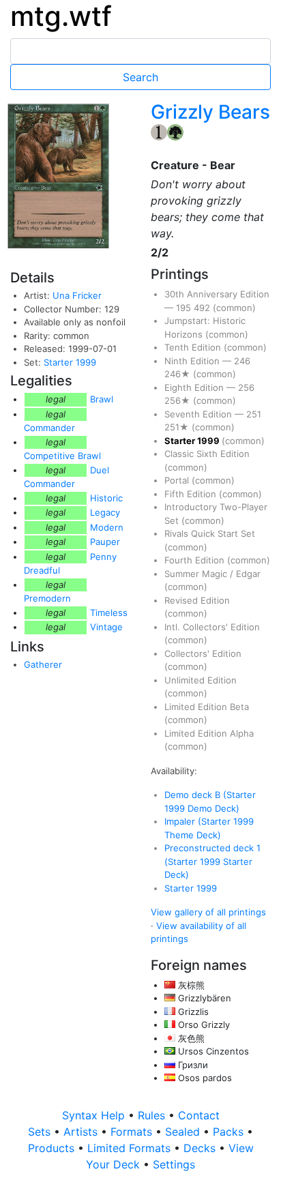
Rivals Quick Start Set (209, 533)
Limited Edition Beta (206, 706)
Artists (82, 1131)
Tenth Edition (194, 347)
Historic (106, 497)
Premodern (47, 598)
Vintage (106, 626)
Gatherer (43, 664)
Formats (133, 1131)
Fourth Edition (195, 560)
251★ (178, 427)
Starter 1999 (70, 362)
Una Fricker (77, 295)
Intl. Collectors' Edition (212, 626)
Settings (174, 1164)
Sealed (184, 1131)
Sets (41, 1131)
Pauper (105, 541)
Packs (230, 1131)
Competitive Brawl (62, 455)
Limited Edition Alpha (209, 733)
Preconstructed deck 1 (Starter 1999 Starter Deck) (212, 861)
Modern (106, 527)
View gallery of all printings (208, 912)
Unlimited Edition (200, 680)
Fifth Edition (191, 493)
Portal (178, 480)
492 (203, 307)
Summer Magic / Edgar (212, 573)
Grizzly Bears (210, 111)
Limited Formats (130, 1148)
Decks (201, 1148)
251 (253, 414)
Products (53, 1148)
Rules (153, 1115)
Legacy (105, 512)
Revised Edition (197, 600)
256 (246, 387)
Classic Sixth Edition (207, 453)
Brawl (101, 399)
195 (185, 307)
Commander (49, 427)
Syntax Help (95, 1115)
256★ (178, 400)
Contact (199, 1115)
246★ (178, 373)
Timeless (109, 612)
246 (242, 360)
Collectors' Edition (202, 653)
